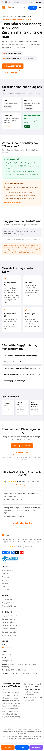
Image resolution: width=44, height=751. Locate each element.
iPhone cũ (5, 574)
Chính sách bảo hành (9, 619)
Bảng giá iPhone (7, 603)
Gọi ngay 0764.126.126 (12, 66)
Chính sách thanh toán (9, 629)
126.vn (12, 729)
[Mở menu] (40, 7)
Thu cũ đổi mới (7, 600)
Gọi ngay (8, 747)
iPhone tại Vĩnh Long (9, 606)
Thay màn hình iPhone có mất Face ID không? (20, 355)
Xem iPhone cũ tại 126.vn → (12, 202)
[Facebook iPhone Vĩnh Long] (13, 552)
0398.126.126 (6, 654)
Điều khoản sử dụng (9, 635)
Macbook (5, 583)
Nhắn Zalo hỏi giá (10, 72)
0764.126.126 (37, 2)
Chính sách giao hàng (9, 625)
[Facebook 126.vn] (8, 552)
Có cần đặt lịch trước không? (14, 381)
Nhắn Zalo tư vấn (22, 452)
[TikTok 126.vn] (17, 552)
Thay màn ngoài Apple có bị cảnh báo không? (20, 368)
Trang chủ (5, 16)
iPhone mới (5, 577)
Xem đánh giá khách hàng (22, 523)
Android (4, 580)
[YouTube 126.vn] (21, 552)
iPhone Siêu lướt (7, 570)
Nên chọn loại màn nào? (12, 362)
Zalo (33, 7)
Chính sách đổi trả (8, 622)
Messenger (36, 747)
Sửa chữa (13, 16)
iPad (3, 587)
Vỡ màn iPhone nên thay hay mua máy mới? (19, 374)
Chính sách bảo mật (9, 632)
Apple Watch (6, 590)
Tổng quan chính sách (9, 616)
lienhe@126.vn (7, 661)
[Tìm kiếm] (25, 7)
